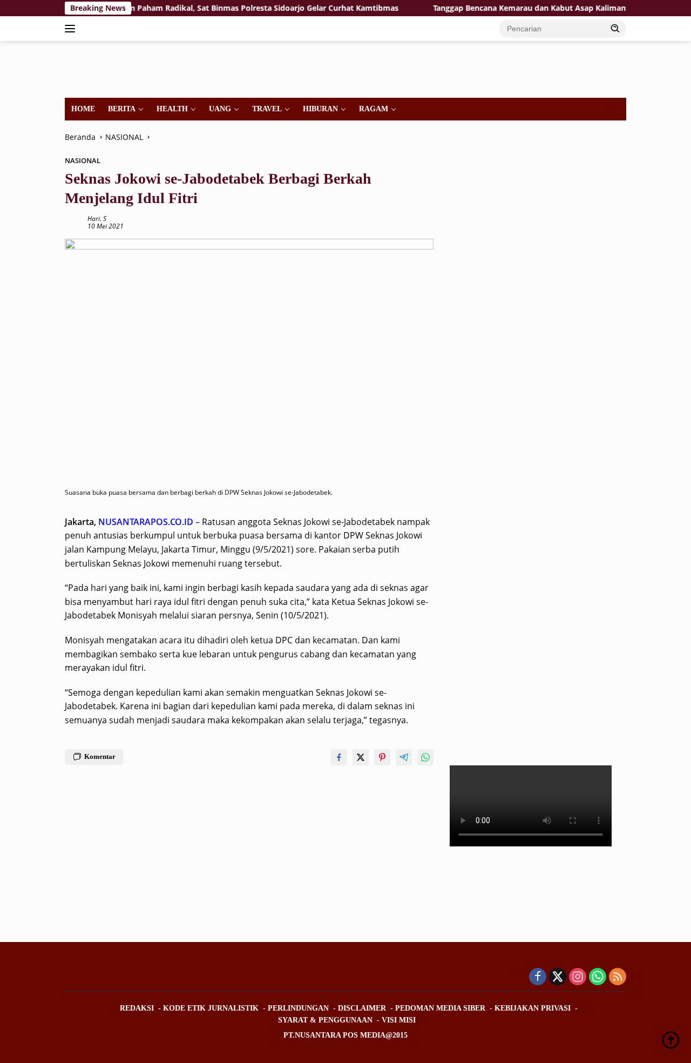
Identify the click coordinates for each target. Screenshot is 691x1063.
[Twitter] (557, 977)
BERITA (122, 109)
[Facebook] (537, 977)
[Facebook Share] (339, 757)
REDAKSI (137, 1008)
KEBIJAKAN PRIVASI (532, 1008)
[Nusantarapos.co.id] (138, 68)
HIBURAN (320, 109)
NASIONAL (82, 160)
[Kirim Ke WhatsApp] (425, 757)
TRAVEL (267, 109)
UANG (220, 109)
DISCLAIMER (362, 1008)
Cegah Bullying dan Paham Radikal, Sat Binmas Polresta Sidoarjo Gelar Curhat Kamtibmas (209, 8)
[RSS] (617, 977)
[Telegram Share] (404, 757)
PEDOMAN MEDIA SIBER (440, 1008)
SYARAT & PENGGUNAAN (325, 1020)
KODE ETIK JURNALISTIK (211, 1008)
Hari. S (96, 218)
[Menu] (72, 28)
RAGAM (373, 109)
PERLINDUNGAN (298, 1008)
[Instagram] (577, 977)
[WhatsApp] (597, 977)
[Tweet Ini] (361, 757)
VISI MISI (399, 1020)
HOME (83, 109)
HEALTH (172, 109)
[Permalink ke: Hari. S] (73, 222)
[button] (615, 28)
